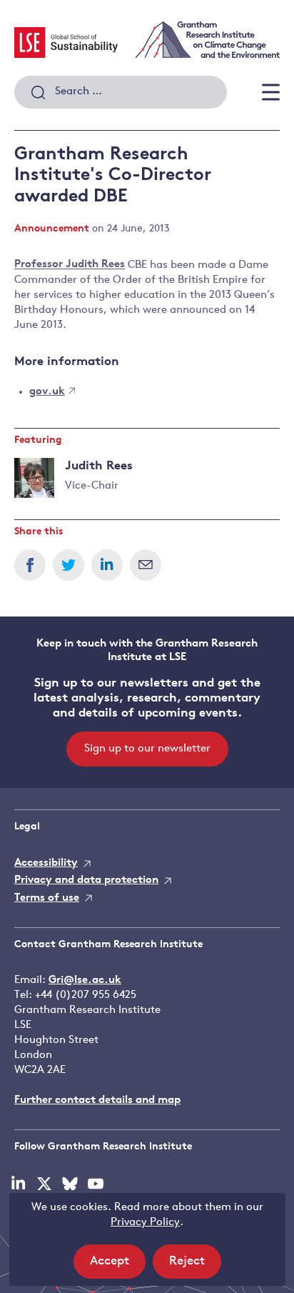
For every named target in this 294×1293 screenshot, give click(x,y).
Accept (118, 1266)
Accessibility (46, 863)
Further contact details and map (97, 1100)
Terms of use (46, 898)
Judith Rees (99, 466)
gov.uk (47, 391)
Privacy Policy (145, 1222)
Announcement (51, 229)
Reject (195, 1266)
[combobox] (120, 92)
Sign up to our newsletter (147, 749)
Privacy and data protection (86, 880)
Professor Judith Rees (69, 265)
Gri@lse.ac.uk (85, 980)
